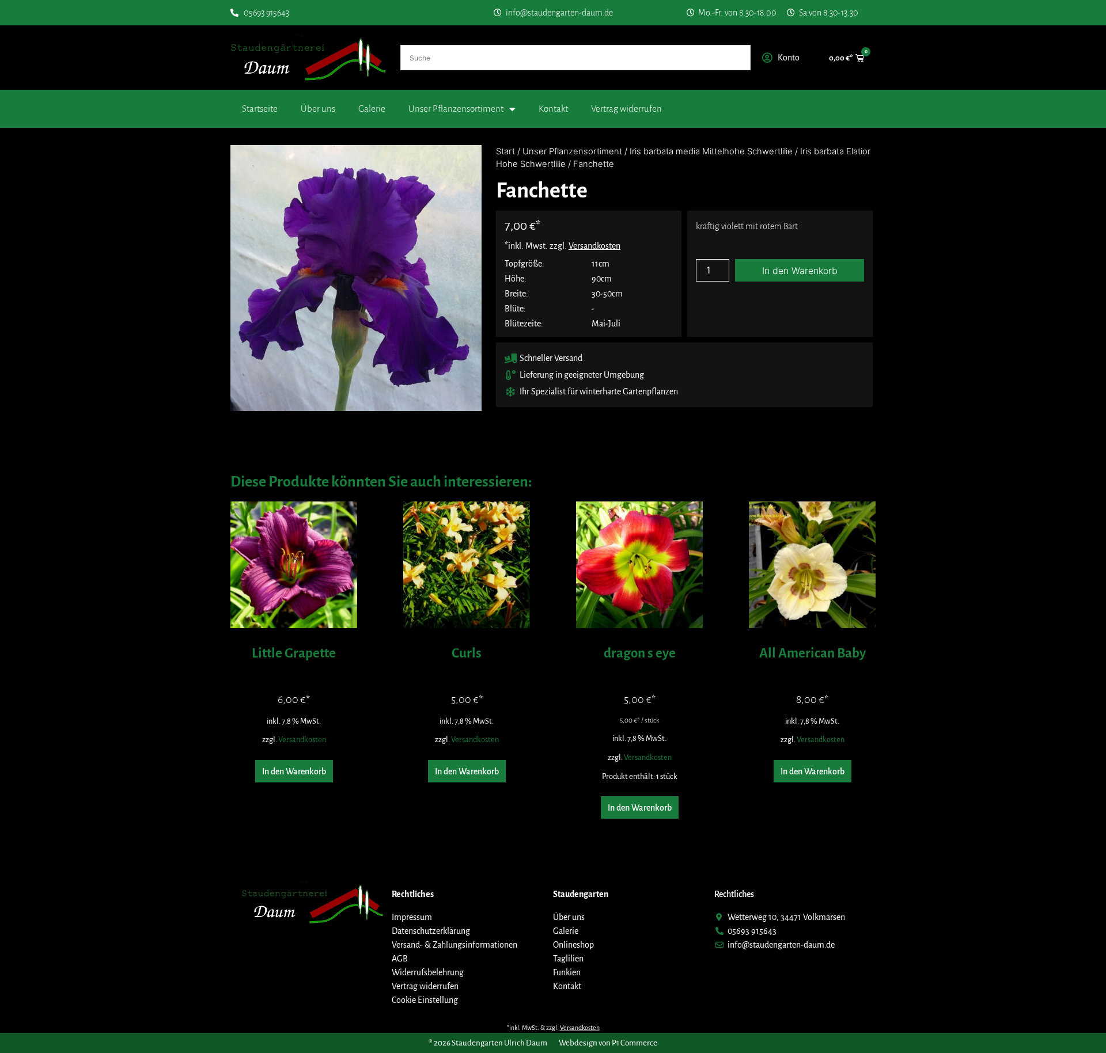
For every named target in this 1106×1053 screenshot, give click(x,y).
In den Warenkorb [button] (294, 771)
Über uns (318, 108)
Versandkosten (302, 739)
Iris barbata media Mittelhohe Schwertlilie (711, 151)
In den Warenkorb (800, 270)
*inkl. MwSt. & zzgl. (553, 1027)
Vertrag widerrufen (626, 108)
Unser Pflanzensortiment (455, 108)
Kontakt (553, 108)
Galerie (371, 108)
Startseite (260, 108)
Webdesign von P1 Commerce (608, 1043)
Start (505, 151)
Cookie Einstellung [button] (425, 1000)
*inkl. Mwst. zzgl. (562, 245)
